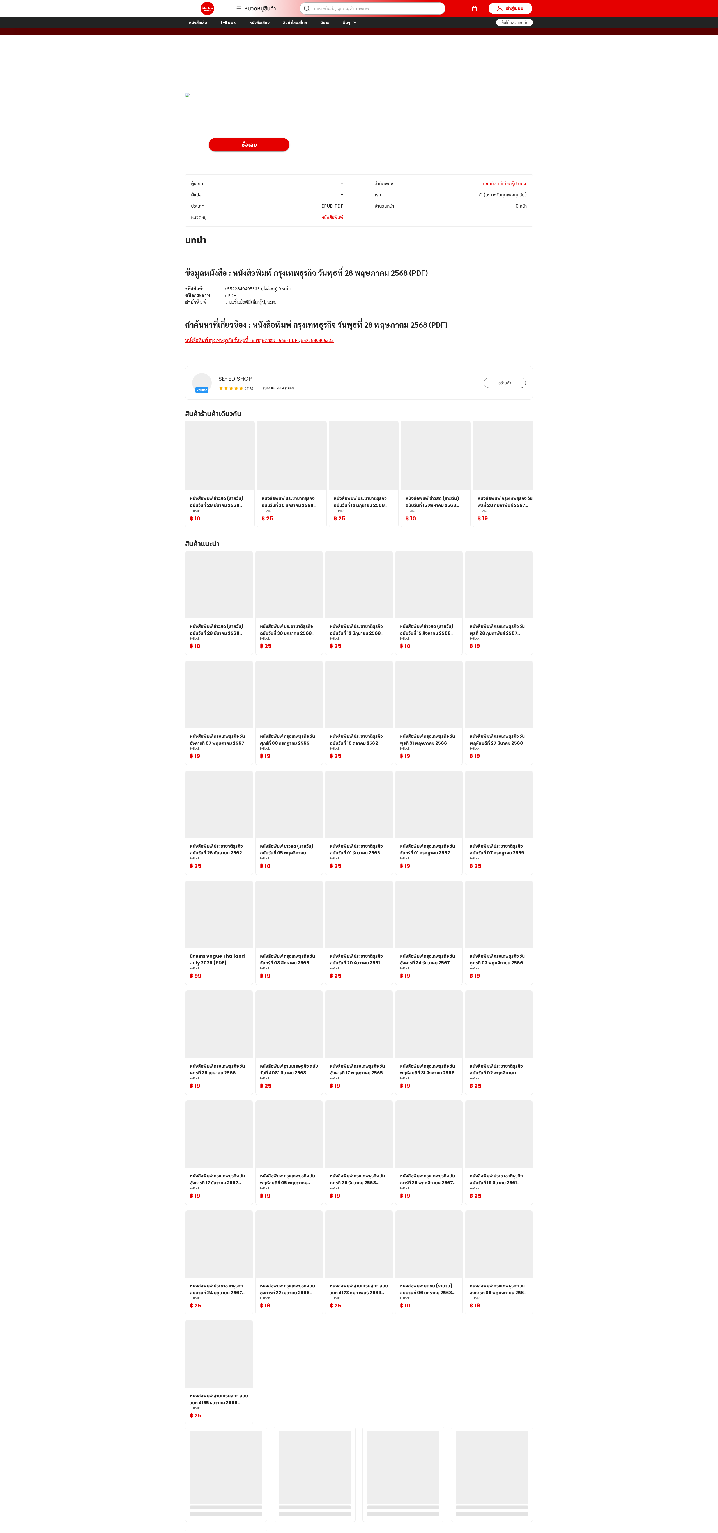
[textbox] (359, 302)
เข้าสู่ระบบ (514, 8)
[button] (514, 22)
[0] (474, 8)
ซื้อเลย (249, 145)
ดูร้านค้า (504, 383)
